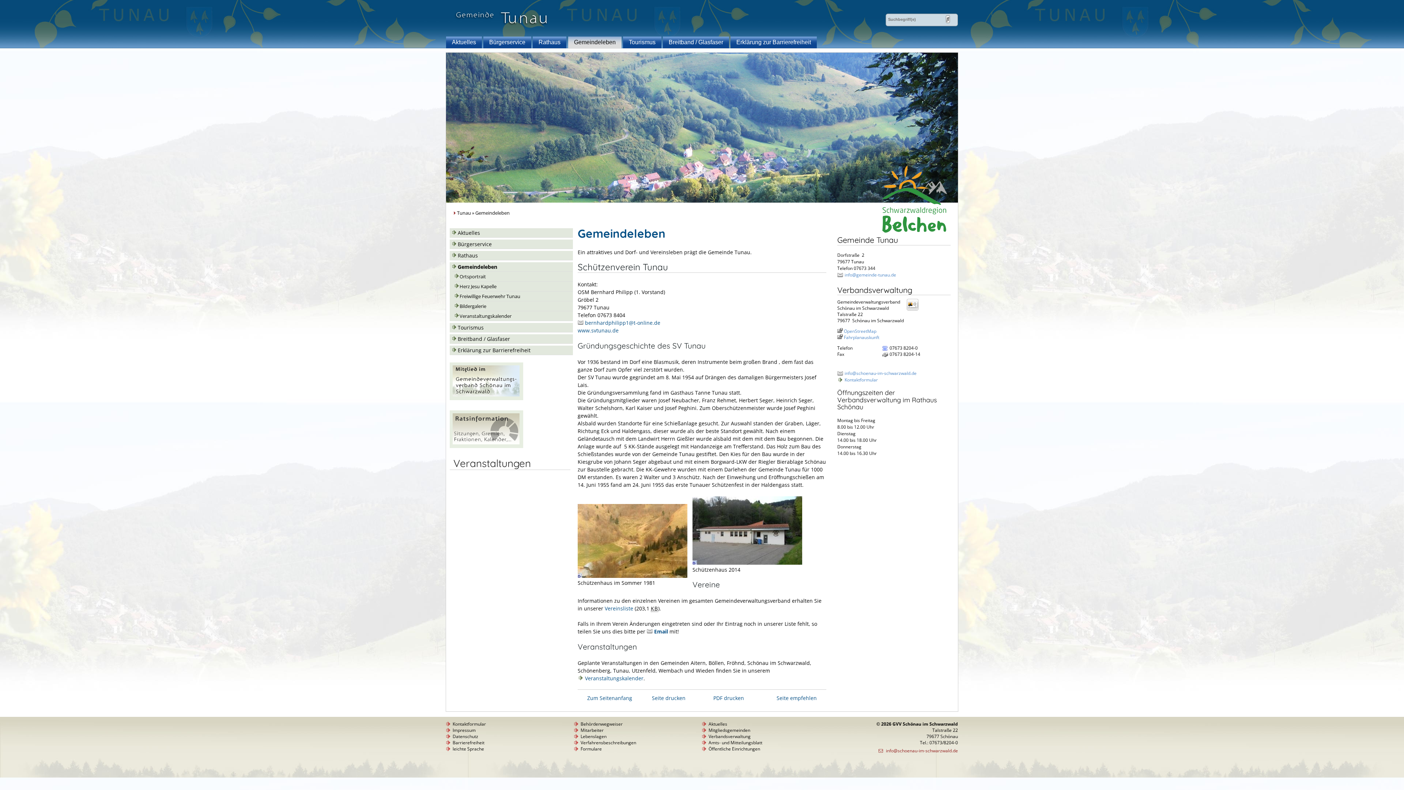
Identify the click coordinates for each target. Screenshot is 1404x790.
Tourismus (642, 42)
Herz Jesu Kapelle (478, 286)
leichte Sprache (468, 749)
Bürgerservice (507, 42)
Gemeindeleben (595, 42)
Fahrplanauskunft (861, 337)
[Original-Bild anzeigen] (632, 575)
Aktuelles (464, 42)
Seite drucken (669, 698)
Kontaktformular (861, 380)
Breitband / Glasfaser (696, 42)
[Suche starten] (948, 19)
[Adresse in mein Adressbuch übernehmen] (915, 310)
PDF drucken (728, 698)
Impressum (464, 730)
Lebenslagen (594, 736)
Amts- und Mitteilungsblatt (735, 743)
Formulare (591, 749)
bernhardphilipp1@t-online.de (622, 322)
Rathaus (550, 42)
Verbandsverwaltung (730, 736)
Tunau (464, 213)
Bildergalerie (473, 306)
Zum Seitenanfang (609, 698)
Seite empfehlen (797, 698)
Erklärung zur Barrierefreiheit (773, 42)
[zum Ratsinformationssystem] (486, 446)
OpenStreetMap (860, 331)
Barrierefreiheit (468, 743)
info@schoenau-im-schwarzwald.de (881, 373)
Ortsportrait (473, 277)
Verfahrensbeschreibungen (608, 743)
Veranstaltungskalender (486, 316)
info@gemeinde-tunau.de (870, 275)
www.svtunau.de (598, 330)
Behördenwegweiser (602, 724)
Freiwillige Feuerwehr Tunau (490, 296)
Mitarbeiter (592, 730)
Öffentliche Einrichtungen (734, 749)
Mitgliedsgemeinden (729, 730)
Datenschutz (465, 736)
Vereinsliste (619, 608)
